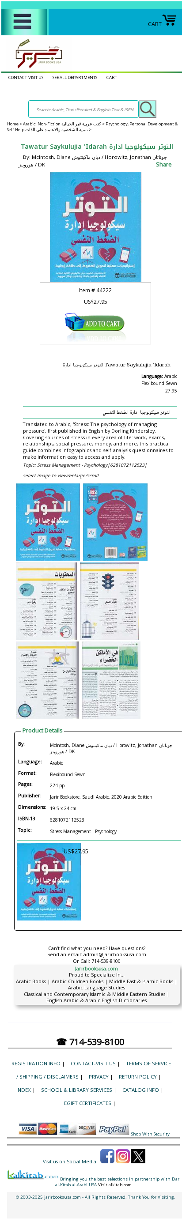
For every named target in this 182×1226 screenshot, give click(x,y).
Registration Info (36, 1063)
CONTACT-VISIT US (25, 77)
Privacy (99, 1076)
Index (23, 1089)
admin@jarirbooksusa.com (114, 954)
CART (155, 24)
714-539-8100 (106, 961)
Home (13, 124)
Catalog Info (140, 1089)
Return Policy (138, 1076)
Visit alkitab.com (115, 1185)
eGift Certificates (87, 1103)
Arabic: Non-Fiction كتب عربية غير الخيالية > (64, 124)
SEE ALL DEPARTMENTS (75, 77)
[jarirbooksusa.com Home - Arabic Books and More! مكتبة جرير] (36, 68)
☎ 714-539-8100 (90, 1042)
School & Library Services (76, 1089)
